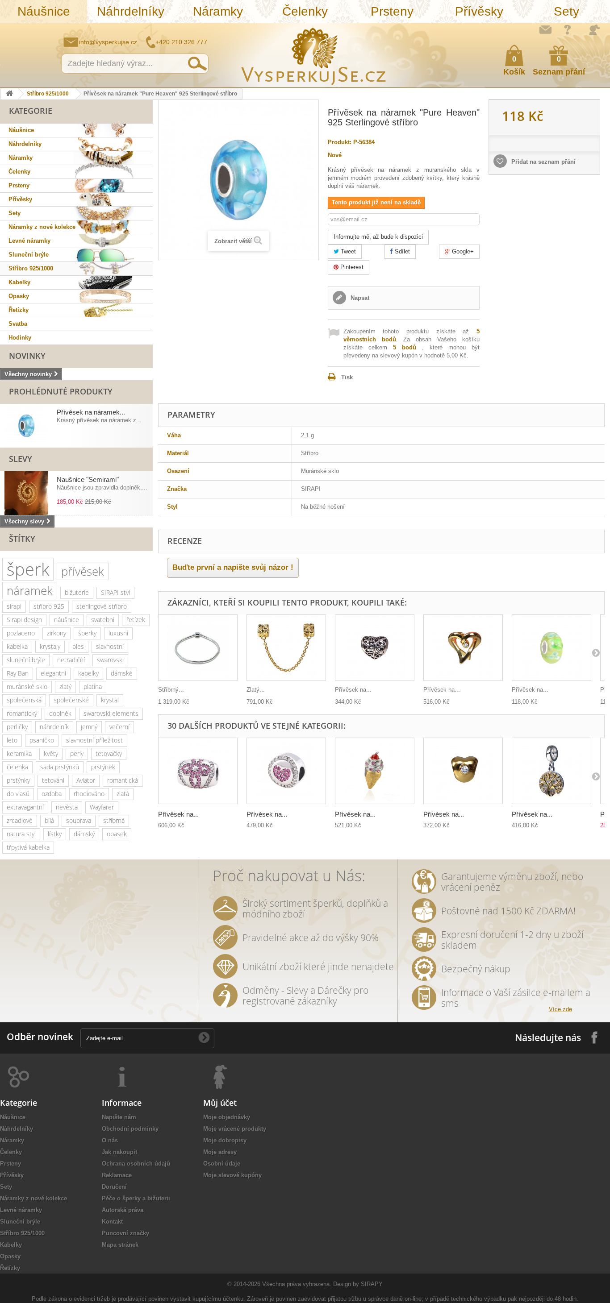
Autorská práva (122, 1210)
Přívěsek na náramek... (91, 412)
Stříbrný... (171, 689)
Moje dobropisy (225, 1140)
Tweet (347, 251)
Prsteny (392, 11)
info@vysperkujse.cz (108, 42)
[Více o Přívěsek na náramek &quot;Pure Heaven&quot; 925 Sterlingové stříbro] (26, 426)
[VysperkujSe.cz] (314, 55)
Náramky (218, 11)
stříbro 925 (48, 606)
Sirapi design (24, 619)
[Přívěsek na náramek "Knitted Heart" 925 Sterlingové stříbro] (374, 647)
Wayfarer (102, 807)
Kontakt (112, 1221)
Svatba (17, 323)
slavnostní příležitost (94, 740)
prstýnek (103, 767)
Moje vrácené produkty (234, 1128)
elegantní (53, 673)
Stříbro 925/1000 (48, 94)
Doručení (114, 1186)
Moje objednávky (226, 1117)
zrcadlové (20, 820)
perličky (17, 726)
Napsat (359, 298)
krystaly (50, 646)
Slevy (20, 458)
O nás (110, 1140)
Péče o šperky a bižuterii (136, 1198)
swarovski (110, 660)
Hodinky (19, 337)
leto (12, 740)
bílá (49, 820)
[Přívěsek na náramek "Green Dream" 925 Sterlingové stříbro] (551, 647)
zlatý (65, 686)
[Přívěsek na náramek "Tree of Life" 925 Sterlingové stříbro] (551, 771)
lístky (55, 834)
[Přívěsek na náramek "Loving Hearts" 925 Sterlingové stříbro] (463, 647)
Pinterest (350, 267)
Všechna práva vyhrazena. (296, 1284)
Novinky (27, 355)
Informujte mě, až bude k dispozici (378, 236)
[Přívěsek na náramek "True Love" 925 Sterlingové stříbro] (463, 771)
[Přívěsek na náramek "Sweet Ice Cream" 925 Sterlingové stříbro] (374, 771)
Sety (566, 11)
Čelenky (305, 11)
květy (51, 753)
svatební (102, 619)
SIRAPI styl (115, 592)
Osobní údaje (221, 1163)
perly (77, 753)
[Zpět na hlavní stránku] (9, 94)
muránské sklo (27, 686)
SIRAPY (372, 1284)
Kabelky (19, 282)
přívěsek (82, 571)
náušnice (66, 619)
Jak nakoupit (119, 1152)
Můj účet (220, 1102)
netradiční (71, 660)
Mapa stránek (120, 1244)
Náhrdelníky (130, 11)
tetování (53, 780)
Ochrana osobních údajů (136, 1163)
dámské (122, 673)
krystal (110, 700)
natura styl (21, 834)
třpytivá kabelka (28, 847)
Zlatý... (256, 689)
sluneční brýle (26, 660)
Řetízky (18, 310)
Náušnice (43, 11)
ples (78, 646)
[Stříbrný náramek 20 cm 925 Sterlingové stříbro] (198, 647)
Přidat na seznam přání (543, 161)
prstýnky (18, 780)
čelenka (17, 767)
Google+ (462, 251)
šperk (28, 569)
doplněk (60, 713)
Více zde (560, 1009)
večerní (119, 726)
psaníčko (41, 740)
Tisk (347, 377)
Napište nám (545, 29)
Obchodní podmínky (130, 1128)
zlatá (123, 793)
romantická (122, 780)
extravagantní (25, 807)
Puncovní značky (125, 1233)
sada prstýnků (59, 767)
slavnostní (110, 646)
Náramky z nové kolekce (41, 227)
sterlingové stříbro (101, 606)
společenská (24, 700)
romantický (22, 713)
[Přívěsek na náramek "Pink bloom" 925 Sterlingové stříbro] (198, 771)
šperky (87, 633)
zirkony (56, 633)
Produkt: (339, 142)
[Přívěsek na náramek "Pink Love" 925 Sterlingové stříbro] (286, 771)
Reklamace (117, 1175)
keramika (19, 753)
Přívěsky (479, 11)
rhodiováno (89, 793)
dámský (84, 834)
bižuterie (77, 592)
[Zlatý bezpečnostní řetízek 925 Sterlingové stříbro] (286, 647)
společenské (71, 700)
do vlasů (18, 793)
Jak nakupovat (567, 29)
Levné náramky (29, 240)
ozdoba (52, 793)
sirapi (14, 606)
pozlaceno (21, 633)
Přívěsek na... (353, 689)
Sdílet (401, 251)
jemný (89, 726)
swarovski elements (111, 713)
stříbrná (114, 820)
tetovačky (109, 753)
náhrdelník (54, 726)
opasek (117, 834)
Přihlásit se (594, 30)
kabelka (17, 646)
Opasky (18, 296)
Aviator (85, 780)
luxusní (118, 633)
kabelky (88, 673)
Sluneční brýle (28, 254)
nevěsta (67, 807)
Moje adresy (220, 1152)
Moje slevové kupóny (232, 1175)
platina (93, 686)
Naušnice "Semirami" (88, 479)
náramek (30, 590)
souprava (78, 820)
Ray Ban (18, 673)
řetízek (135, 619)
